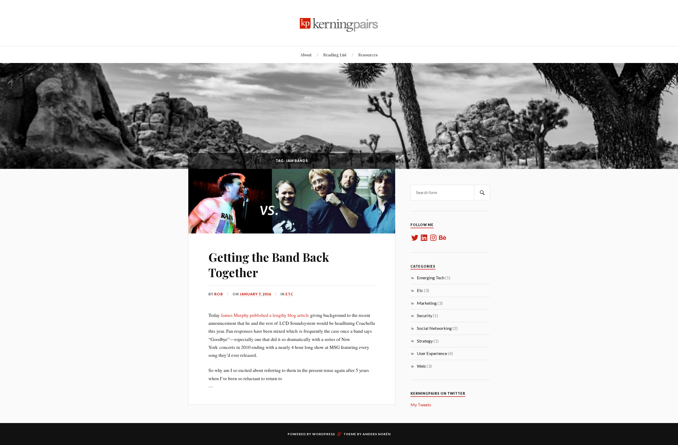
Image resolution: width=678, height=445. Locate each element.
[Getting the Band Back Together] (291, 201)
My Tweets (421, 404)
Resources (368, 54)
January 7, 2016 (255, 294)
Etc (289, 294)
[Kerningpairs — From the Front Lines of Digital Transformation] (339, 22)
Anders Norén (377, 434)
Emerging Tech (430, 277)
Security (424, 315)
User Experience (432, 353)
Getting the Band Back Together (268, 264)
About (306, 54)
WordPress (323, 434)
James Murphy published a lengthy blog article (265, 315)
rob (218, 294)
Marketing (427, 302)
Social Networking (434, 328)
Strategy (425, 340)
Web (421, 365)
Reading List (335, 54)
